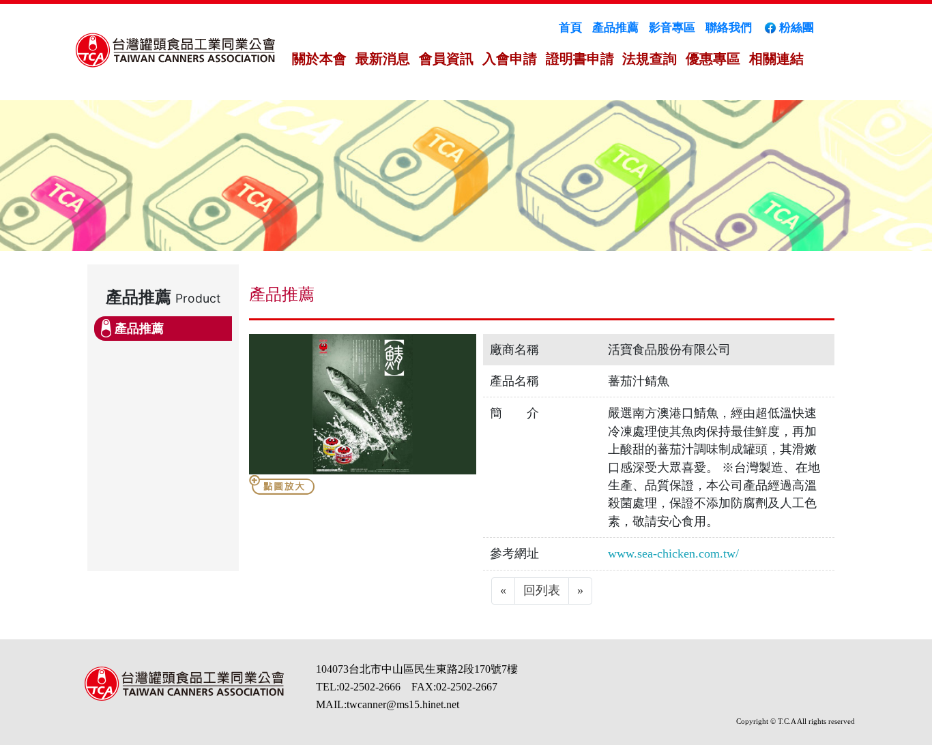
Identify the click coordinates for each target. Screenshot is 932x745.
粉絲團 (796, 27)
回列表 (541, 590)
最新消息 (382, 58)
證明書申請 (580, 58)
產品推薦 (615, 27)
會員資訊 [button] (446, 58)
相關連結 (776, 58)
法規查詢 (649, 58)
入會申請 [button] (509, 58)
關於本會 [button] (319, 58)
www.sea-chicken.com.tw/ (673, 553)
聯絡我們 (728, 27)
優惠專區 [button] (713, 58)
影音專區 (672, 27)
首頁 (570, 27)
